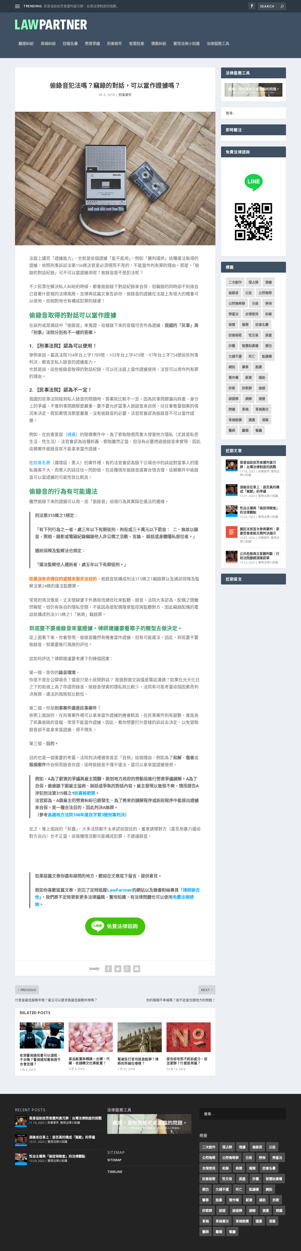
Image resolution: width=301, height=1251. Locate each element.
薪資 (248, 377)
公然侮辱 (265, 292)
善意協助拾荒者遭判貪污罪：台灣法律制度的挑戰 (258, 464)
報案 (245, 324)
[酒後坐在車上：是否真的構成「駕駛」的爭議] (232, 490)
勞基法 (233, 314)
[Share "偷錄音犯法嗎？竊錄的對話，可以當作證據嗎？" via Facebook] (108, 968)
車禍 (245, 409)
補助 (262, 377)
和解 (268, 314)
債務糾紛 (158, 44)
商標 (232, 324)
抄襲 (232, 345)
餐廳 (258, 430)
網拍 (232, 367)
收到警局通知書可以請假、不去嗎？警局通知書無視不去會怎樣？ (40, 1059)
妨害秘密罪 (84, 793)
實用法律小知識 (186, 44)
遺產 (252, 419)
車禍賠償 (235, 419)
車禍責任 (262, 409)
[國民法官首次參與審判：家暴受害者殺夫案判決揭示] (232, 532)
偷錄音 (233, 292)
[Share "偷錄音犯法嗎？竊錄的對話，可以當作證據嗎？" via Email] (136, 968)
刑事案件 (114, 44)
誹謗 (262, 388)
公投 (248, 292)
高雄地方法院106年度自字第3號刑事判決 (86, 815)
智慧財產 (136, 44)
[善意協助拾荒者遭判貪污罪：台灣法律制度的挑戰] (232, 465)
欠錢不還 (235, 356)
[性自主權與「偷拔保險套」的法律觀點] (232, 511)
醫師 (232, 430)
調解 (248, 398)
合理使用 (251, 314)
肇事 (245, 367)
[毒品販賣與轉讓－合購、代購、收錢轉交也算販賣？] (91, 1037)
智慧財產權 (250, 345)
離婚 (245, 430)
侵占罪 (253, 282)
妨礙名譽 (70, 44)
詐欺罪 (247, 388)
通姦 (71, 434)
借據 (268, 282)
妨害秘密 (235, 335)
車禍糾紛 (48, 44)
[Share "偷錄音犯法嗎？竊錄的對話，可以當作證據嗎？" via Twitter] (118, 968)
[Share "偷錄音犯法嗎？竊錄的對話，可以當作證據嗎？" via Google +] (127, 968)
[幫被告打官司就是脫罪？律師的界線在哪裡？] (140, 1037)
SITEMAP (114, 1160)
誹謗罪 (233, 398)
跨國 (232, 409)
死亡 (252, 356)
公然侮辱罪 (237, 303)
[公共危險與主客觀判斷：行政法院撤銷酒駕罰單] (232, 557)
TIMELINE (115, 1171)
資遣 (262, 398)
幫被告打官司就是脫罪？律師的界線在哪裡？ (138, 1061)
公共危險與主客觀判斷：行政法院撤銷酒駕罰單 (259, 555)
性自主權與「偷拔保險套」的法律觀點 (259, 510)
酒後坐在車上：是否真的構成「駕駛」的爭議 (259, 489)
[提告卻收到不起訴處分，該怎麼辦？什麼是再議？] (188, 1037)
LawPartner (119, 890)
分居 (255, 303)
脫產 (258, 367)
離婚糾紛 (26, 44)
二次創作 (235, 282)
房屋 (268, 335)
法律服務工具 (218, 44)
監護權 (267, 356)
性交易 (253, 335)
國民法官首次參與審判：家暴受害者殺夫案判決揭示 (259, 531)
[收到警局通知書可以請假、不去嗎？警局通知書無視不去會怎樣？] (42, 1035)
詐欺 (232, 388)
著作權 (233, 377)
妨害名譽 (41, 462)
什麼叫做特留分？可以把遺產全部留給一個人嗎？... (81, 6)
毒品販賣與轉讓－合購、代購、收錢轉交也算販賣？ (89, 1060)
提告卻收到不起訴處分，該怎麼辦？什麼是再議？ (186, 1060)
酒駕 (265, 419)
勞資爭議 (92, 44)
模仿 (268, 345)
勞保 (268, 303)
